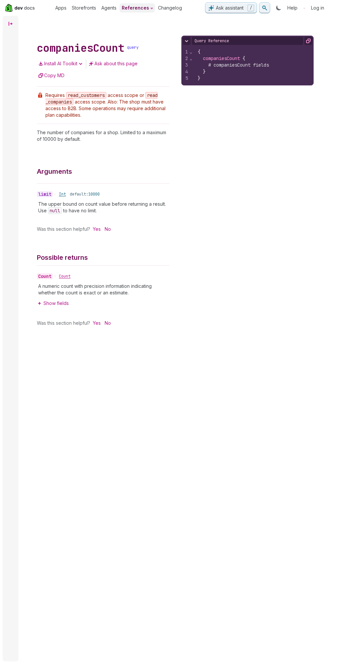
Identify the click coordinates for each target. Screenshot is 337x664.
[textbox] (253, 65)
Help (292, 8)
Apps (60, 8)
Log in (317, 8)
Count (64, 276)
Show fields (56, 303)
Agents (109, 8)
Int (62, 194)
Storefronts (84, 8)
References (135, 8)
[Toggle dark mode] (278, 8)
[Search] (264, 8)
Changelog (170, 8)
